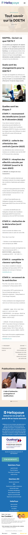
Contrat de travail (14, 488)
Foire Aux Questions (14, 510)
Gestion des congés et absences (14, 486)
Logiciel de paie (14, 468)
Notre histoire (14, 504)
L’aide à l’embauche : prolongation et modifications (11, 393)
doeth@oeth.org (7, 272)
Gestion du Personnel (14, 482)
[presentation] (14, 380)
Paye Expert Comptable (14, 472)
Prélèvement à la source (6, 348)
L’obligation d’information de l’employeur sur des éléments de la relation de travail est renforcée (20, 352)
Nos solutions (14, 506)
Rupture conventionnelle (14, 494)
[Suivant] (24, 386)
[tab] (12, 401)
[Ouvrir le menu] (24, 2)
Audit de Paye (14, 474)
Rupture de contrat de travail (14, 496)
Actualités (14, 508)
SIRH (14, 484)
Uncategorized (14, 12)
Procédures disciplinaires (14, 490)
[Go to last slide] (4, 386)
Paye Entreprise (14, 470)
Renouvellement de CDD (14, 492)
